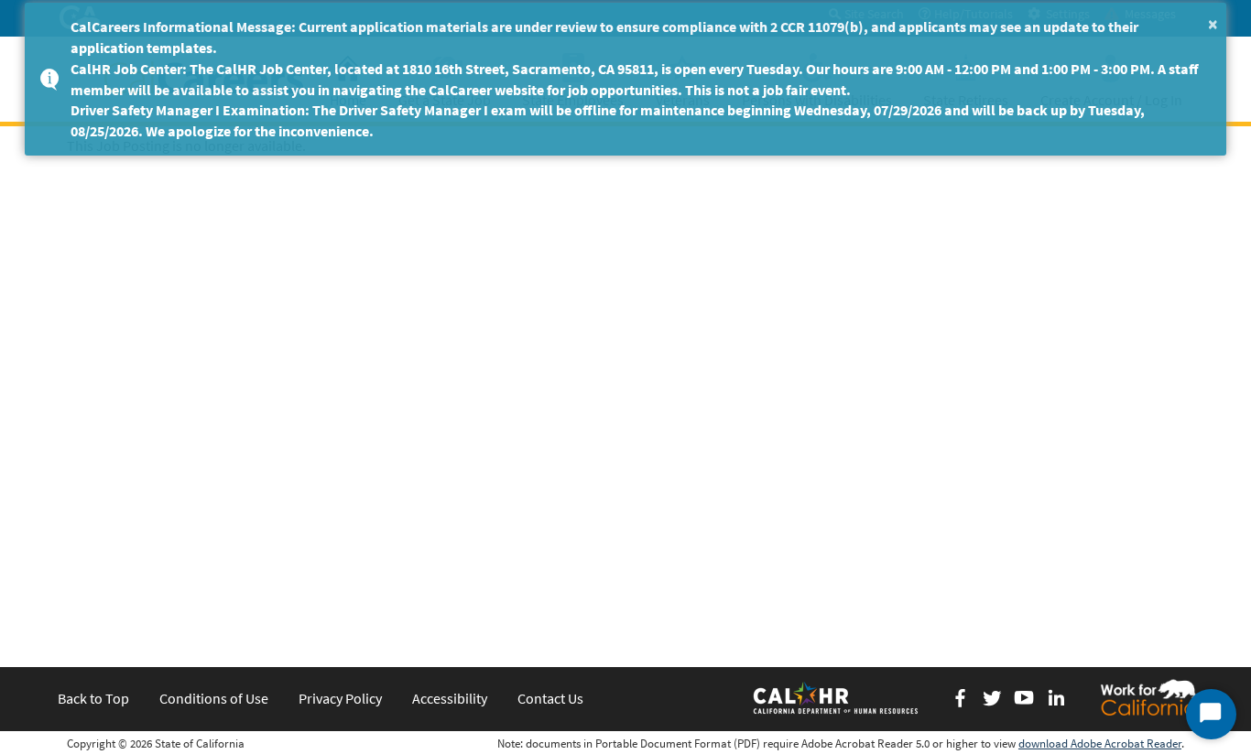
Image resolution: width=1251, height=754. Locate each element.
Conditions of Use (213, 698)
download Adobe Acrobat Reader (1099, 743)
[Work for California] (1148, 697)
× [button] (1213, 23)
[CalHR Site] (837, 697)
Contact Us (550, 698)
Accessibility (449, 698)
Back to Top (93, 698)
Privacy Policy (340, 698)
